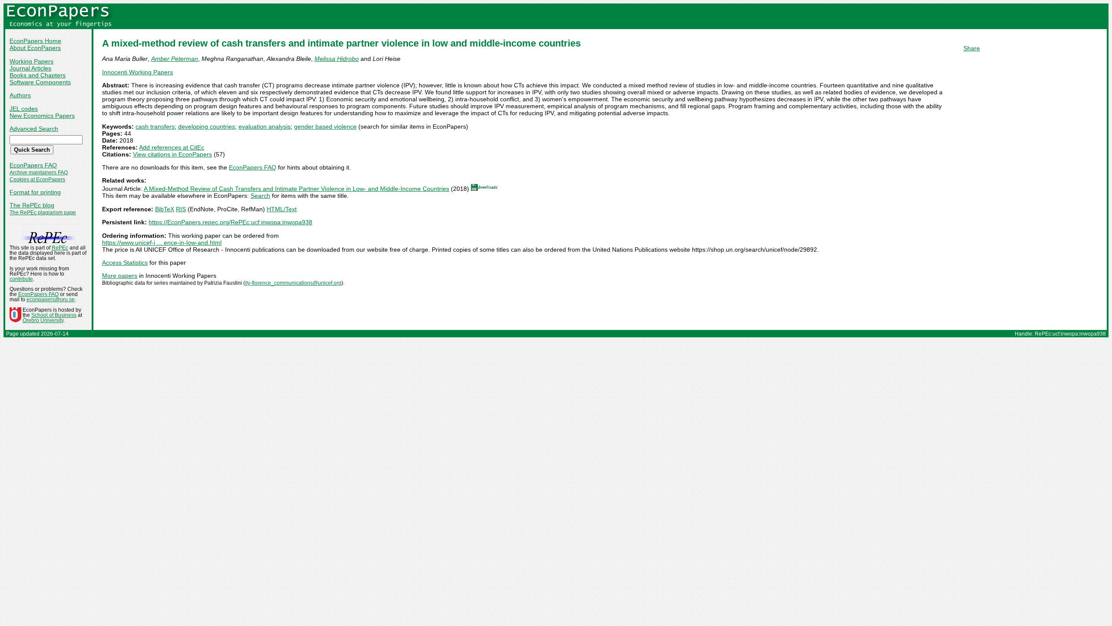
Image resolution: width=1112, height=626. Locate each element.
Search (260, 195)
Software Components (40, 82)
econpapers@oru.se (50, 299)
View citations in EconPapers (172, 154)
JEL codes (24, 108)
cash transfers (155, 126)
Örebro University (43, 320)
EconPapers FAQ (33, 165)
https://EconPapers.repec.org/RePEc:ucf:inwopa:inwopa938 (230, 222)
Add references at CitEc (171, 147)
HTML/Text (282, 209)
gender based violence (325, 126)
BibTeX (164, 209)
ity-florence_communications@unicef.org (293, 283)
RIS (181, 209)
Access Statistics (125, 262)
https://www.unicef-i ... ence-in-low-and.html (162, 242)
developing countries (206, 126)
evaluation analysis (264, 126)
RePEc (60, 247)
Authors (20, 95)
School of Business (53, 315)
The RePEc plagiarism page (43, 212)
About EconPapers (35, 47)
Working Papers (31, 61)
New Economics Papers (42, 115)
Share (971, 48)
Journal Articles (30, 68)
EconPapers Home (35, 40)
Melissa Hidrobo (336, 58)
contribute (21, 279)
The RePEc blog (32, 205)
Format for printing (35, 192)
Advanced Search (34, 128)
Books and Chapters (38, 75)
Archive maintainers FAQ (39, 172)
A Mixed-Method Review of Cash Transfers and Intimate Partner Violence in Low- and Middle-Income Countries (296, 188)
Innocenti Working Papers (137, 72)
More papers (119, 275)
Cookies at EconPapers (37, 179)
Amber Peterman (174, 58)
